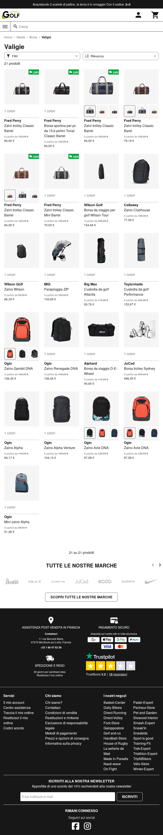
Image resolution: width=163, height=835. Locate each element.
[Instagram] (87, 827)
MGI (47, 284)
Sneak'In (139, 728)
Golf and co (112, 733)
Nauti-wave (112, 763)
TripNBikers (142, 758)
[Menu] (5, 27)
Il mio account (13, 702)
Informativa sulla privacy (63, 743)
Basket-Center (114, 702)
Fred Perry (12, 120)
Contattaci (51, 633)
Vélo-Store (141, 763)
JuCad (129, 363)
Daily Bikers (113, 707)
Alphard (90, 363)
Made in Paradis (116, 758)
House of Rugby (116, 743)
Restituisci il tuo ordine (50, 675)
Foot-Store (111, 722)
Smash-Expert (144, 722)
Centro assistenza (17, 707)
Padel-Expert (143, 702)
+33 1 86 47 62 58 (51, 647)
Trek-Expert (141, 748)
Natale (21, 37)
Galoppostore (114, 728)
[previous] (153, 565)
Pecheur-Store (144, 707)
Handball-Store (115, 738)
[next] (160, 565)
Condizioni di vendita (61, 712)
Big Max (90, 284)
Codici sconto (13, 728)
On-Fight (110, 768)
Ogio (8, 363)
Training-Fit (141, 743)
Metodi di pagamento (61, 733)
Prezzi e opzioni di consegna (67, 738)
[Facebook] (75, 827)
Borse (33, 37)
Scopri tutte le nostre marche (81, 597)
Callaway (131, 204)
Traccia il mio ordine (18, 712)
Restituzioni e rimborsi (62, 717)
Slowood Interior (145, 717)
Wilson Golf (93, 204)
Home (8, 37)
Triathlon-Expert (145, 753)
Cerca (23, 26)
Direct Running (115, 712)
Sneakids (140, 733)
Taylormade (133, 284)
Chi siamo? (53, 702)
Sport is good (143, 738)
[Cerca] (15, 26)
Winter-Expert (143, 768)
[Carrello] (155, 15)
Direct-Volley (113, 717)
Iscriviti (129, 796)
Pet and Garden (145, 712)
